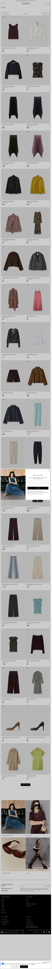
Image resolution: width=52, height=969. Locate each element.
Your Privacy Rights (15, 966)
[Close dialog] (49, 471)
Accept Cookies (24, 966)
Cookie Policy (33, 964)
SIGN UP (38, 488)
